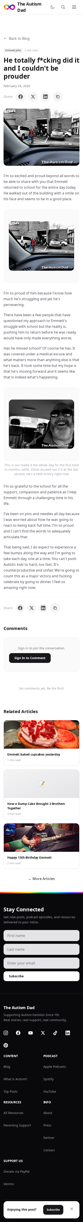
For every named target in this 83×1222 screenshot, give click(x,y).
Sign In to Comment (29, 658)
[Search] (64, 7)
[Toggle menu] (74, 7)
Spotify (48, 1079)
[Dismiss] (72, 1209)
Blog (7, 1066)
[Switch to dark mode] (53, 7)
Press (47, 1125)
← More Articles (41, 878)
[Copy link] (58, 97)
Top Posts (10, 1091)
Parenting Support (17, 1125)
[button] (41, 137)
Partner (48, 1138)
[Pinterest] (8, 1045)
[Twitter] (45, 1033)
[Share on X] (33, 97)
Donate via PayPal (17, 1171)
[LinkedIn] (70, 1033)
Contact (49, 1150)
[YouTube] (33, 1033)
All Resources (13, 1113)
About (47, 1113)
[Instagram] (8, 1033)
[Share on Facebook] (20, 97)
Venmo (9, 1184)
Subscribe (16, 976)
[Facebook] (21, 1033)
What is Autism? (15, 1079)
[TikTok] (58, 1033)
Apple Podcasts (54, 1066)
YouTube (49, 1091)
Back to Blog (19, 38)
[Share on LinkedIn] (45, 97)
